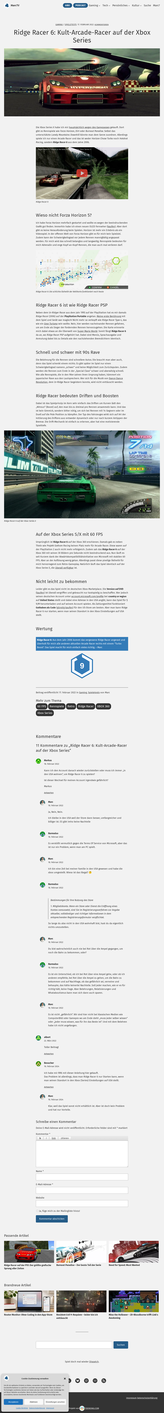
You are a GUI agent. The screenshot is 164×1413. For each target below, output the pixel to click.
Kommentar (43, 1134)
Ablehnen (34, 1402)
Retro (71, 706)
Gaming (59, 24)
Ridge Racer (86, 706)
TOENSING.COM (92, 1408)
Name (40, 1171)
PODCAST (80, 5)
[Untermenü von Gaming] (99, 5)
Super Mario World (87, 331)
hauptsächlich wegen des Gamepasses (89, 127)
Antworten (49, 793)
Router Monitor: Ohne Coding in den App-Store (28, 1314)
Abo (67, 5)
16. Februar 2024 (51, 1066)
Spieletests (71, 24)
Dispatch (94, 1361)
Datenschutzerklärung (37, 1408)
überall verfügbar (64, 567)
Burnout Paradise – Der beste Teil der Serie (78, 1265)
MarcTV (15, 5)
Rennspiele (57, 706)
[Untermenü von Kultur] (141, 5)
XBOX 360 (103, 706)
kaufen (111, 226)
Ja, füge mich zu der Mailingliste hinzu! (59, 1211)
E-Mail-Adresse (44, 1184)
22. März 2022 (50, 1040)
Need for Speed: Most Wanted (124, 1265)
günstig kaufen (65, 607)
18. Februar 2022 (51, 764)
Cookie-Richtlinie (22, 1408)
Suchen (121, 1344)
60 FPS (41, 706)
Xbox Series (44, 713)
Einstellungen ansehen (55, 1402)
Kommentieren (102, 24)
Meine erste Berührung (109, 316)
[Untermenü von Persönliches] (129, 5)
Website (40, 1197)
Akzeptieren (13, 1402)
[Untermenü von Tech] (109, 5)
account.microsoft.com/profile (87, 596)
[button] (65, 1378)
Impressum (50, 1408)
